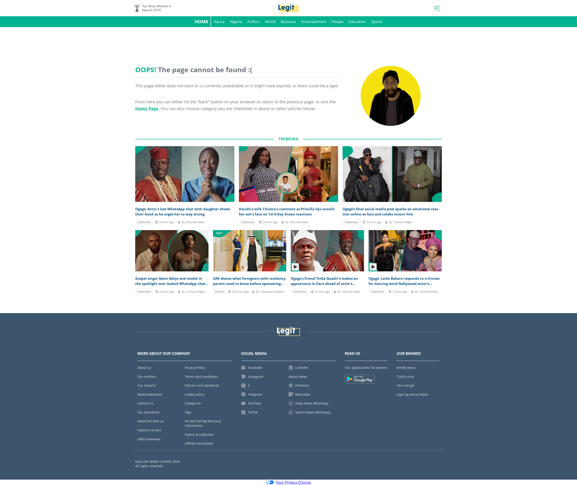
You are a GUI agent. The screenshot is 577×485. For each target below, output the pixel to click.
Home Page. (147, 108)
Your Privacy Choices (293, 482)
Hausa (219, 21)
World (270, 21)
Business (288, 21)
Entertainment (313, 21)
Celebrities (144, 222)
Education (357, 21)
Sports (376, 21)
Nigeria (236, 21)
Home (201, 21)
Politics (253, 21)
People (337, 21)
